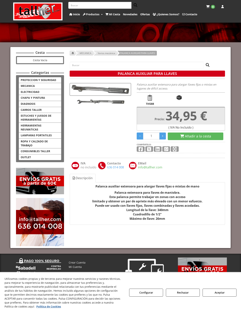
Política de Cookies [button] (48, 306)
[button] (38, 11)
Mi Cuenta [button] (75, 267)
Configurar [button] (146, 292)
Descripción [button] (84, 178)
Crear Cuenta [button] (77, 262)
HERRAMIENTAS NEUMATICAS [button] (31, 127)
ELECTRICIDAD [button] (30, 92)
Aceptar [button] (220, 292)
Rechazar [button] (183, 292)
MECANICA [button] (28, 86)
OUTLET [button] (26, 157)
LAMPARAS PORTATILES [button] (36, 135)
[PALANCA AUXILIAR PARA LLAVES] (100, 89)
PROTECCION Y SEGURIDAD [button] (38, 80)
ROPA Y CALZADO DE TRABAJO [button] (34, 143)
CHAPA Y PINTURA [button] (33, 97)
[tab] (83, 178)
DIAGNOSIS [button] (28, 104)
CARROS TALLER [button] (31, 110)
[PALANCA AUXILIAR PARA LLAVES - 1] (100, 102)
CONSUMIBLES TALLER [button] (35, 151)
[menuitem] (210, 6)
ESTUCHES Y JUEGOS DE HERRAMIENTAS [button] (36, 117)
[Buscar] (134, 5)
